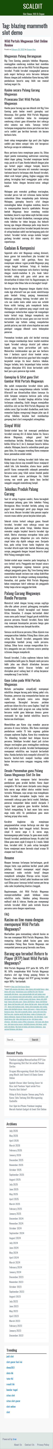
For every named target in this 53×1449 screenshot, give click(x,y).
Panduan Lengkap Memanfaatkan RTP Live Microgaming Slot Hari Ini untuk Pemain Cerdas (27, 1063)
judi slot (10, 1356)
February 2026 (15, 1150)
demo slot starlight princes (13, 1009)
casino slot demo (39, 996)
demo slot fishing (29, 1001)
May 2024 (13, 1252)
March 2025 (14, 1204)
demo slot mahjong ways (16, 1006)
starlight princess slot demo (32, 1024)
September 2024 (16, 1233)
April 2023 (14, 1316)
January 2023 (15, 1330)
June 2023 (13, 1306)
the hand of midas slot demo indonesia (29, 1026)
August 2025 (15, 1179)
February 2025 (15, 1208)
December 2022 (16, 1335)
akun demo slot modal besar (35, 989)
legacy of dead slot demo (24, 1016)
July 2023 (13, 1301)
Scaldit (32, 6)
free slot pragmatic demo (23, 1011)
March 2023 (14, 1321)
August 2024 (15, 1238)
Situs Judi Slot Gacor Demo (20, 986)
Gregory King (31, 49)
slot (8, 1412)
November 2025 (16, 1165)
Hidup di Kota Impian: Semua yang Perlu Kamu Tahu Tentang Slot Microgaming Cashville (26, 1098)
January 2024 (15, 1272)
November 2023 (16, 1282)
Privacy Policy (43, 1444)
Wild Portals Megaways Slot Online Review (26, 42)
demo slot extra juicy (15, 1001)
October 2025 (15, 1170)
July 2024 (13, 1243)
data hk (10, 1373)
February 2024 (15, 1267)
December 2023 (16, 1277)
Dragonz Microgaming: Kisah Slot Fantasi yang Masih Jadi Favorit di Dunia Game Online (27, 1075)
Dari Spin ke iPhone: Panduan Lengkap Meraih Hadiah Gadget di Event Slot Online (27, 1107)
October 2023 (15, 1286)
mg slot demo (38, 1016)
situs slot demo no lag (23, 1019)
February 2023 (15, 1325)
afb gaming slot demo (17, 989)
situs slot (11, 1395)
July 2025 (13, 1184)
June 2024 (14, 1247)
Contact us (29, 1444)
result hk (10, 1384)
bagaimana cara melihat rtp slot (27, 991)
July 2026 (13, 1131)
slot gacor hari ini (14, 1362)
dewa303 (10, 1367)
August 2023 (15, 1296)
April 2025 (14, 1199)
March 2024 (14, 1262)
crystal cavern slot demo (27, 999)
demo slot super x (29, 1009)
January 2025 (15, 1213)
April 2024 (14, 1257)
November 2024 (16, 1223)
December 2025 (16, 1160)
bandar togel (12, 1389)
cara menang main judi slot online (20, 996)
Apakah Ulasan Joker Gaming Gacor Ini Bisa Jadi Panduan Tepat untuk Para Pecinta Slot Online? (26, 1086)
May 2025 (13, 1194)
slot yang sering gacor (15, 1024)
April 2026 (14, 1140)
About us (18, 1444)
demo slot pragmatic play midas (36, 1006)
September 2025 (16, 1174)
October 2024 (15, 1228)
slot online (11, 1406)
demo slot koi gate (31, 1004)
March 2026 (14, 1145)
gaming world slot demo (22, 1014)
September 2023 (16, 1291)
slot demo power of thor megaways (22, 1021)
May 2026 (13, 1135)
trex (14, 1439)
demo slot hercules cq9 (16, 1004)
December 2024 (16, 1218)
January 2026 (15, 1155)
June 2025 (13, 1189)
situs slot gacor (13, 1401)
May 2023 (13, 1311)
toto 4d (10, 1378)
